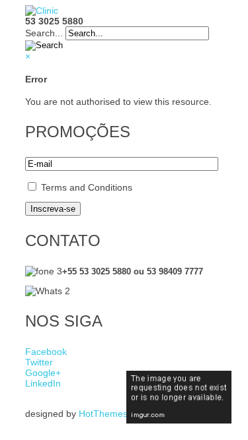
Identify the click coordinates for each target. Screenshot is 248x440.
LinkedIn (43, 383)
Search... (44, 33)
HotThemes (103, 413)
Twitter (39, 362)
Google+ (43, 372)
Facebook (46, 351)
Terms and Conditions (86, 187)
